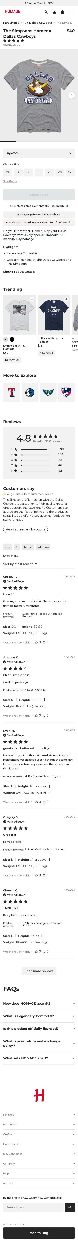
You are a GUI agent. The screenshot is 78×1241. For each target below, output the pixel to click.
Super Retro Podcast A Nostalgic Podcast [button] (42, 615)
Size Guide (10, 181)
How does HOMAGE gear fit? (26, 1003)
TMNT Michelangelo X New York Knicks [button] (42, 924)
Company (9, 1163)
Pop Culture (10, 1124)
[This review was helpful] (36, 642)
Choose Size (39, 195)
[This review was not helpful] (44, 642)
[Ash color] (5, 339)
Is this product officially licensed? (30, 1029)
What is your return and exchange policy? (31, 1043)
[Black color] (12, 339)
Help (6, 1173)
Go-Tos (7, 1134)
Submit (70, 1207)
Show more (10, 555)
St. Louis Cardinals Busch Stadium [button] (45, 849)
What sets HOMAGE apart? (25, 1058)
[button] (62, 12)
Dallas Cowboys (40, 23)
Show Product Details (19, 272)
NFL (23, 23)
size (7, 547)
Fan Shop (10, 23)
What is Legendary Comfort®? (28, 1016)
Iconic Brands (11, 1144)
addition (43, 547)
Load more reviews (39, 971)
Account (8, 1183)
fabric (28, 547)
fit (17, 547)
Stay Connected (12, 1153)
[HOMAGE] (12, 12)
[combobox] (20, 564)
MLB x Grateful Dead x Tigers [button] (42, 776)
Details (67, 222)
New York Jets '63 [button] (35, 689)
